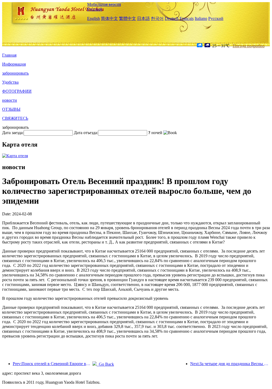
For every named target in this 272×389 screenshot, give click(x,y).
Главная (9, 55)
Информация (14, 64)
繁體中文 (127, 18)
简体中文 (109, 18)
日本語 (143, 18)
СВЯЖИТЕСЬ (15, 118)
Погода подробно (249, 46)
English (93, 18)
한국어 (157, 18)
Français (187, 18)
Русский (94, 9)
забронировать (15, 73)
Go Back (105, 364)
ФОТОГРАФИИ (17, 91)
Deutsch (171, 18)
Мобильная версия (104, 4)
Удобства (10, 82)
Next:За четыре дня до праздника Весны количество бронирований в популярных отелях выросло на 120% (230, 363)
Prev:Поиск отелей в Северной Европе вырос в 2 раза (52, 363)
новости (9, 100)
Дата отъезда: (86, 132)
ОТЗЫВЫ (11, 109)
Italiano (201, 18)
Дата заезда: (13, 132)
